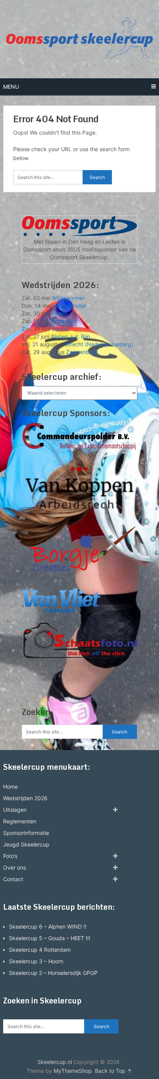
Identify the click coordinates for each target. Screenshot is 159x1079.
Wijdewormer (68, 298)
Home (10, 786)
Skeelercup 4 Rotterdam (40, 949)
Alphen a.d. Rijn (70, 336)
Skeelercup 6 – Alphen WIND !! (47, 926)
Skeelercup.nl (54, 1062)
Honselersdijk (69, 305)
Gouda (60, 328)
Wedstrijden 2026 (25, 798)
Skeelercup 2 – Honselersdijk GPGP (53, 972)
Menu (11, 86)
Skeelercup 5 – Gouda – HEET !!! (49, 938)
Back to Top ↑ (113, 1070)
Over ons (14, 867)
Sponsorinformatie (26, 832)
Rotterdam (64, 321)
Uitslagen (15, 809)
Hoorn (59, 313)
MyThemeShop (73, 1070)
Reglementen (19, 821)
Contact (13, 879)
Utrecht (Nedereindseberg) (98, 344)
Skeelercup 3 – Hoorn (36, 961)
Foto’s (10, 856)
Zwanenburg (82, 352)
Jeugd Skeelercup (26, 844)
